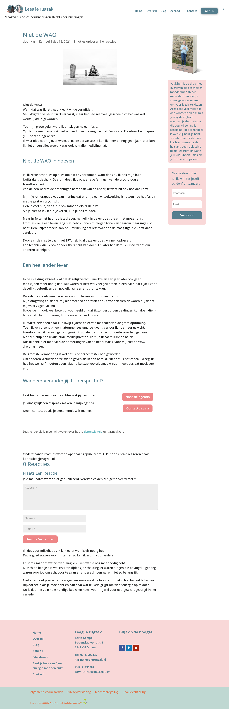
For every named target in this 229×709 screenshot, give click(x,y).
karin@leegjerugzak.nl (90, 659)
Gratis (209, 11)
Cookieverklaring (134, 692)
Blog (163, 11)
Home (138, 11)
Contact (192, 11)
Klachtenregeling (106, 692)
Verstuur (187, 215)
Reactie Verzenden (40, 539)
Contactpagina (137, 408)
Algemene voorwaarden (46, 692)
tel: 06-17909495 (86, 655)
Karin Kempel (40, 42)
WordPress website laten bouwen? (65, 703)
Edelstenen (40, 657)
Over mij (151, 11)
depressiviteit (93, 431)
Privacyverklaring (79, 692)
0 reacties (109, 42)
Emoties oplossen (86, 42)
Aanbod (175, 11)
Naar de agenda (138, 397)
